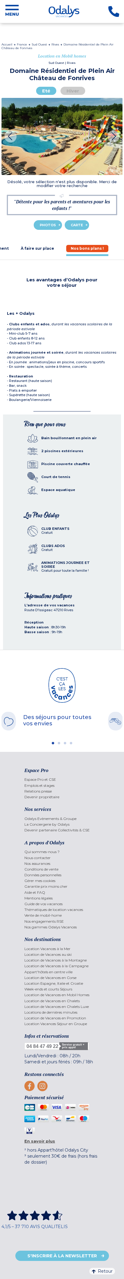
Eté (46, 91)
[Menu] (12, 11)
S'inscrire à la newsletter (62, 1256)
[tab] (37, 248)
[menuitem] (62, 779)
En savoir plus (39, 1141)
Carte (77, 225)
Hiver (73, 91)
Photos (48, 225)
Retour (105, 1271)
